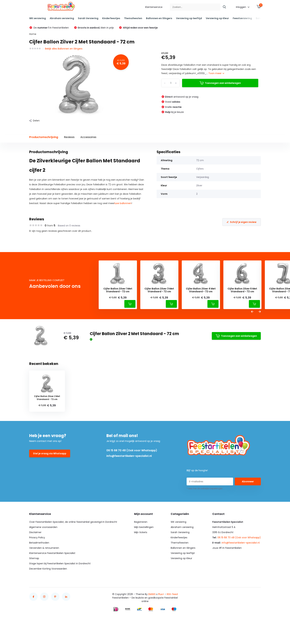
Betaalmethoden (39, 542)
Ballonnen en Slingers (159, 18)
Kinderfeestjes (111, 18)
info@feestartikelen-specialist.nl (129, 456)
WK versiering (37, 18)
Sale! (259, 18)
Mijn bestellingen (144, 527)
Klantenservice (153, 7)
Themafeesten (133, 18)
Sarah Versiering (88, 18)
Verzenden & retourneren (44, 548)
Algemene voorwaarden (43, 527)
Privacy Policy (37, 537)
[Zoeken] (224, 7)
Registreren (140, 522)
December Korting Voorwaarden (48, 568)
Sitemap (34, 558)
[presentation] (252, 312)
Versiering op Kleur (217, 18)
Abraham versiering (62, 18)
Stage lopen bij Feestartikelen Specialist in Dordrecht (60, 563)
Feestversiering (242, 18)
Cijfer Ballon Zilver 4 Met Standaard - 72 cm (201, 290)
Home (32, 34)
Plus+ (161, 594)
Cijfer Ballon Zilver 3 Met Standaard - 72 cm (159, 290)
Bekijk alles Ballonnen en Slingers (63, 48)
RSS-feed (172, 594)
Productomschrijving (43, 137)
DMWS (152, 594)
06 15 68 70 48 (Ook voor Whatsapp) (131, 450)
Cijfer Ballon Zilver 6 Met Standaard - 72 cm (242, 290)
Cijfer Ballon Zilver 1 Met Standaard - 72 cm (117, 290)
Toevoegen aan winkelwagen (223, 83)
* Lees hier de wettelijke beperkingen (205, 488)
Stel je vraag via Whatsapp (49, 453)
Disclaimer (35, 532)
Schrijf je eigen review (243, 222)
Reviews (69, 137)
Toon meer (215, 73)
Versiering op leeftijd (189, 18)
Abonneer (248, 481)
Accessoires (88, 137)
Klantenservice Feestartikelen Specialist (52, 553)
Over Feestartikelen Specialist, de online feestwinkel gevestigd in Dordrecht (73, 522)
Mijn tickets (140, 532)
